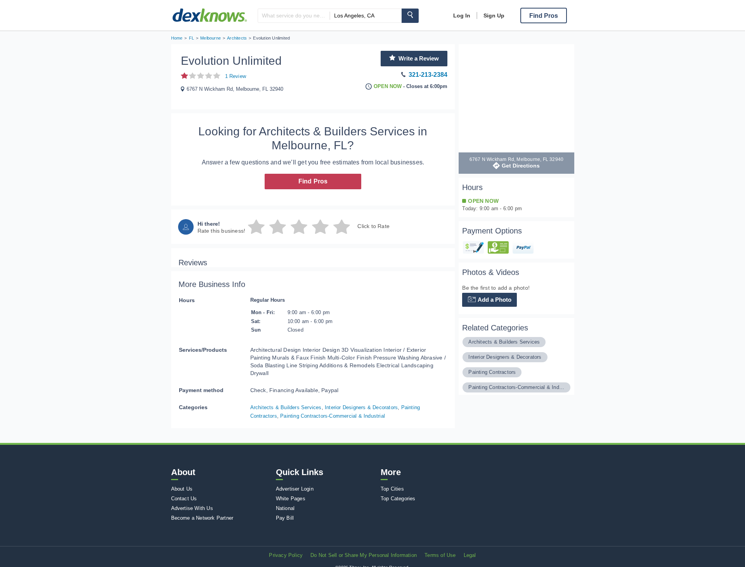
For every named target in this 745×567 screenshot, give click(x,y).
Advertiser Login (295, 489)
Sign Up (493, 15)
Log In (461, 15)
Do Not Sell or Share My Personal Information (363, 555)
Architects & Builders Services (286, 407)
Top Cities (392, 489)
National (285, 508)
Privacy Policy (286, 555)
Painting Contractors (492, 372)
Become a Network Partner (202, 518)
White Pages (290, 498)
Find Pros (313, 181)
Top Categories (398, 498)
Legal (470, 555)
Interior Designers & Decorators (361, 407)
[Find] (410, 16)
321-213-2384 (428, 74)
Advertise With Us (192, 508)
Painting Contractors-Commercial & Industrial (332, 416)
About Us (182, 489)
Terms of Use (440, 555)
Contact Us (184, 498)
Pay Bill (285, 518)
